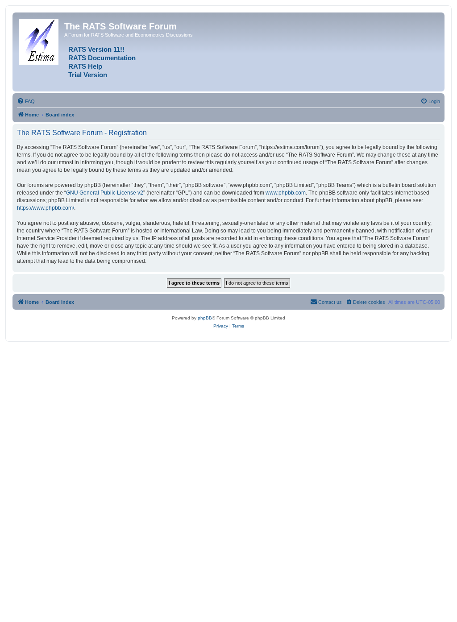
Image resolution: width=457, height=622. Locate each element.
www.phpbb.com (286, 193)
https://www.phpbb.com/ (45, 208)
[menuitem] (26, 101)
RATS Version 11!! (96, 49)
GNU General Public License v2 (104, 193)
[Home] (39, 40)
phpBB (205, 317)
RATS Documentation (102, 58)
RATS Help (85, 66)
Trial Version (87, 75)
